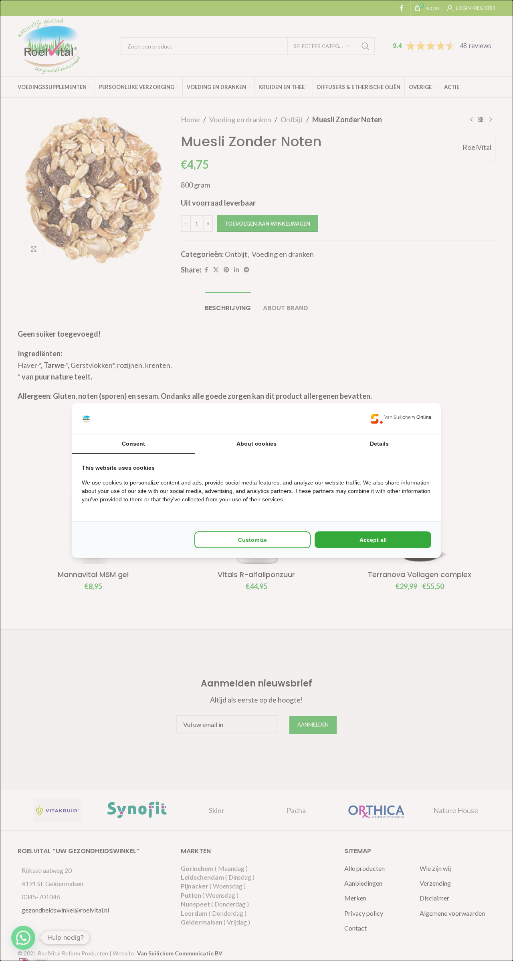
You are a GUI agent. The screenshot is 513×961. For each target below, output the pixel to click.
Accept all (373, 540)
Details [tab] (379, 443)
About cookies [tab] (256, 443)
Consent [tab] (133, 443)
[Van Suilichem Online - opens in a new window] (401, 418)
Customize (252, 540)
